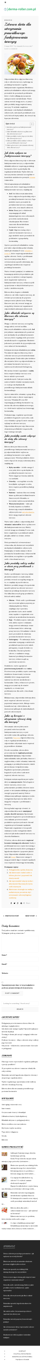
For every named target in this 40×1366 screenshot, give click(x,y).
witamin (32, 177)
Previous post (12, 916)
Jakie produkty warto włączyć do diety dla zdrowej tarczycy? (20, 137)
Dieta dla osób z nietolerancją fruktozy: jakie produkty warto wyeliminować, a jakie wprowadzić (18, 1288)
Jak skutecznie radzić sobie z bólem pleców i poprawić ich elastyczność (20, 875)
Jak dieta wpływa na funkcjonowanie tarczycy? (19, 128)
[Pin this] (21, 903)
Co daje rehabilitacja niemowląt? (23, 1223)
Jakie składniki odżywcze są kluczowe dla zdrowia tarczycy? (19, 133)
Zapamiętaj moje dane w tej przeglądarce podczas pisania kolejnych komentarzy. (18, 986)
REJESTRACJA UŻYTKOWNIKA (22, 1356)
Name (4, 955)
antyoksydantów (28, 512)
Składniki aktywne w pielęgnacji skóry (16, 1120)
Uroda (4, 1136)
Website (5, 973)
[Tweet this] (14, 903)
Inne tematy (6, 1108)
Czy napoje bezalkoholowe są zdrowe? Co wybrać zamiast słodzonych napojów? (22, 1180)
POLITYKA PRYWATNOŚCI (22, 1354)
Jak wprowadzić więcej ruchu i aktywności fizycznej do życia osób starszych (21, 884)
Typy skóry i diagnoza (10, 1132)
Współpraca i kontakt (22, 1359)
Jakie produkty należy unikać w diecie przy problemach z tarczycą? (19, 142)
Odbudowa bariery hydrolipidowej (14, 1116)
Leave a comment (10, 49)
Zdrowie (8, 20)
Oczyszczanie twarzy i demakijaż (14, 1112)
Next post (30, 916)
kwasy (13, 857)
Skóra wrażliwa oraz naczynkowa (14, 1124)
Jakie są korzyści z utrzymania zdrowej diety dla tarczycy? (20, 146)
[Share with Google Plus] (18, 903)
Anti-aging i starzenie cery (12, 1105)
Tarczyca (16, 738)
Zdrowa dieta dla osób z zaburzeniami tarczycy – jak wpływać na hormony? (24, 1210)
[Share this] (11, 903)
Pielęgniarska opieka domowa (21, 870)
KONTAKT (22, 1351)
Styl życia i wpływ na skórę (11, 1128)
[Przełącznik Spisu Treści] (30, 124)
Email (4, 964)
